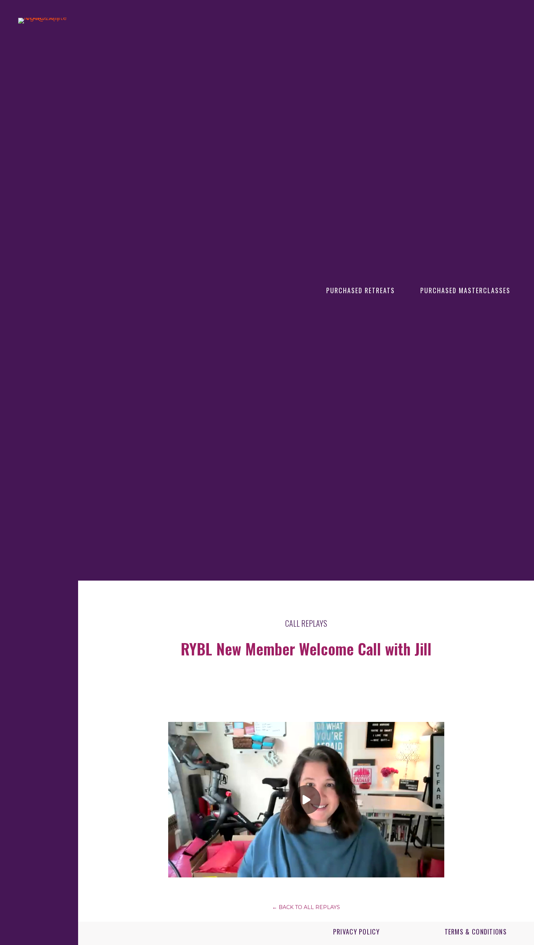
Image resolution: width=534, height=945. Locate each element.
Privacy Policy (356, 931)
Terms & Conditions (476, 931)
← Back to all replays (306, 907)
